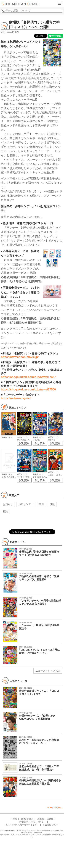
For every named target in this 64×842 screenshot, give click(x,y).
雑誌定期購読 (27, 819)
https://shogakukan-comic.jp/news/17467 (28, 376)
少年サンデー (25, 504)
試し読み (24, 443)
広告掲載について (51, 825)
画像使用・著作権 (45, 819)
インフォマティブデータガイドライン (22, 825)
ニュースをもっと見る (47, 670)
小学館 (14, 819)
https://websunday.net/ (16, 398)
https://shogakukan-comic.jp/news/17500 (28, 389)
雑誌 (5, 511)
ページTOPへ (54, 807)
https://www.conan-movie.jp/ (20, 356)
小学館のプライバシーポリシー (32, 822)
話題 (52, 504)
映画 (41, 504)
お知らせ (8, 504)
